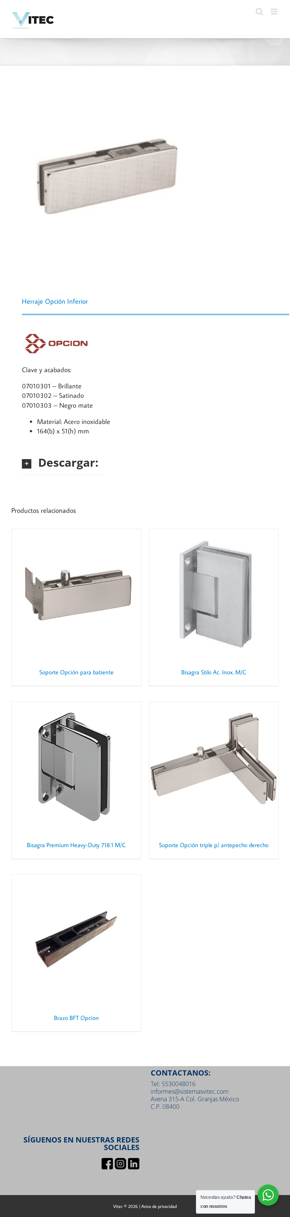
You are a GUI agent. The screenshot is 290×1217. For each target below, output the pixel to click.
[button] (63, 462)
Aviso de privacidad (159, 1206)
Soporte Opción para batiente (76, 672)
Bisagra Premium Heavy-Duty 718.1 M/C (76, 845)
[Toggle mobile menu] (275, 12)
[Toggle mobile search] (259, 12)
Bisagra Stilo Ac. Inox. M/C (213, 672)
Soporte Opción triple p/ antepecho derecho (213, 845)
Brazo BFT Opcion (76, 1017)
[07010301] (145, 182)
